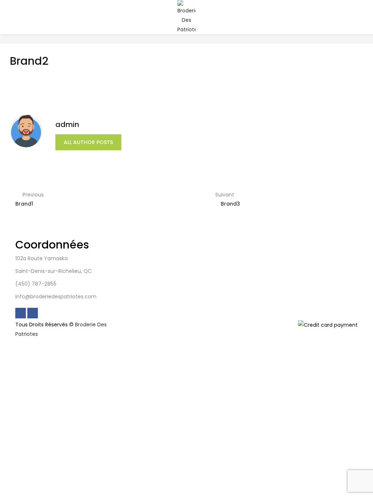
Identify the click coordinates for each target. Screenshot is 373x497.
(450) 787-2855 (35, 283)
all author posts (88, 142)
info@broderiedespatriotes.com (56, 296)
